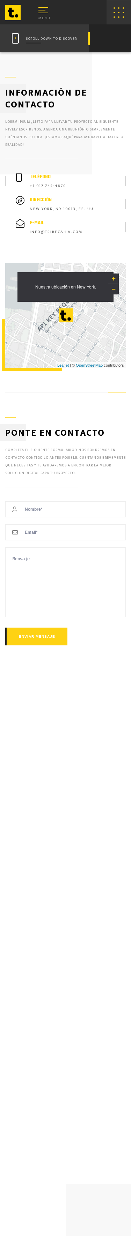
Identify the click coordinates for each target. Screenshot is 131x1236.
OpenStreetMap (89, 365)
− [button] (114, 289)
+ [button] (114, 278)
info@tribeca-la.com (56, 232)
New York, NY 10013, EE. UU (62, 209)
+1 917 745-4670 (48, 186)
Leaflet (63, 365)
